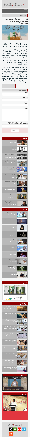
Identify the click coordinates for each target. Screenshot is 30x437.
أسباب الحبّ (14, 246)
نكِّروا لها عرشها (14, 141)
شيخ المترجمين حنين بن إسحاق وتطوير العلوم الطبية (10, 175)
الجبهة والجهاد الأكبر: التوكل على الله (10, 195)
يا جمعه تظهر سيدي (13, 273)
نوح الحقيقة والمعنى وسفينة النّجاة (11, 155)
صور (23, 394)
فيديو (22, 375)
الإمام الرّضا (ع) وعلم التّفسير (11, 181)
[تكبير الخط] (25, 41)
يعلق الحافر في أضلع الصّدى (11, 219)
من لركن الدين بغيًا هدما (12, 266)
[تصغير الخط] (27, 41)
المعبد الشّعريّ (14, 253)
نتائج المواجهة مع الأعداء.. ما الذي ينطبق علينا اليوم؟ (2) (11, 202)
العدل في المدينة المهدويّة (11, 188)
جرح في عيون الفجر (13, 259)
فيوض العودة (14, 226)
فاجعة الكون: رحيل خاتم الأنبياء (11, 212)
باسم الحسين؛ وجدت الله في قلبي (11, 233)
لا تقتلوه (15, 239)
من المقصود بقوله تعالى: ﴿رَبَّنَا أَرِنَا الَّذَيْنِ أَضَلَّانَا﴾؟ (10, 168)
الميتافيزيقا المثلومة (13, 147)
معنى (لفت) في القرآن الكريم (10, 161)
